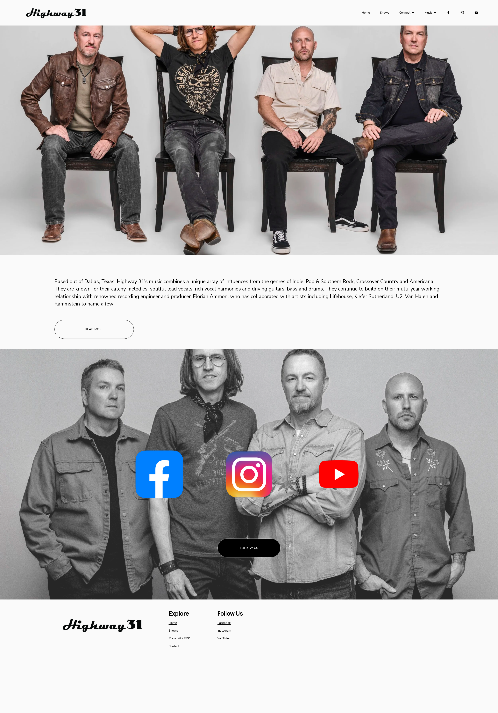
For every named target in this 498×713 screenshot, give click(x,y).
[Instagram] (462, 13)
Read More (94, 329)
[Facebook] (448, 13)
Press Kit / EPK (179, 638)
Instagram (224, 630)
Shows (384, 13)
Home (366, 13)
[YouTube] (476, 13)
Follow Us (249, 548)
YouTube (223, 638)
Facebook (224, 623)
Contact (174, 646)
